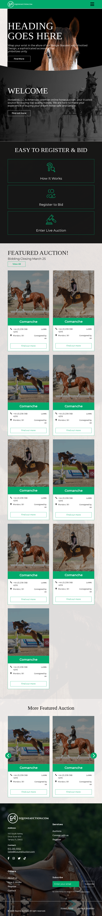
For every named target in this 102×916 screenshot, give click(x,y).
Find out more (19, 113)
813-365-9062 (14, 849)
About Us (12, 878)
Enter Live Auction (51, 230)
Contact (12, 891)
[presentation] (8, 756)
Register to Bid (51, 205)
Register (56, 839)
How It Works (51, 178)
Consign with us (60, 835)
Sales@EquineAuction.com (21, 852)
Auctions (56, 831)
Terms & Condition (85, 908)
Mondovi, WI (18, 336)
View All (17, 264)
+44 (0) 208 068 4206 (20, 330)
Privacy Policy (84, 891)
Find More (19, 59)
